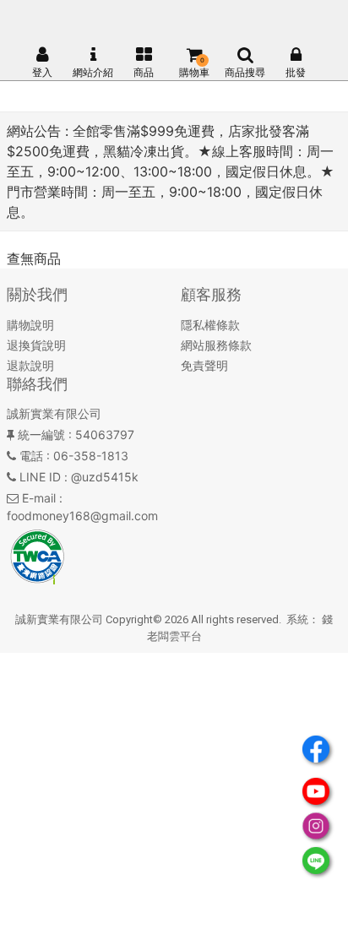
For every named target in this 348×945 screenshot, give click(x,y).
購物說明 (30, 325)
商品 (143, 72)
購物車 (194, 72)
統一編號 (41, 434)
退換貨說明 (36, 345)
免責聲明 (204, 365)
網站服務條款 (216, 345)
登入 (42, 72)
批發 (295, 72)
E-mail (39, 498)
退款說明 (30, 365)
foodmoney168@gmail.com (82, 515)
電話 (31, 455)
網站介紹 (93, 72)
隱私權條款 (210, 325)
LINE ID (40, 477)
